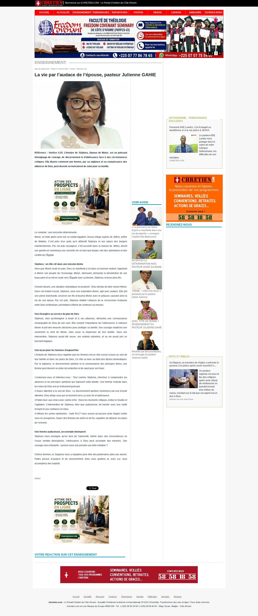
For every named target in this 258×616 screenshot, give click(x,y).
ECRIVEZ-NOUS (213, 12)
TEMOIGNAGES (100, 12)
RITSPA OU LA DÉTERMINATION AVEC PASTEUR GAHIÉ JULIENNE (147, 263)
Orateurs (113, 596)
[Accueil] (50, 5)
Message (100, 596)
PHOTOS (138, 12)
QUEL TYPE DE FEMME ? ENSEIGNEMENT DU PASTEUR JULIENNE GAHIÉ (147, 324)
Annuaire (165, 596)
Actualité (87, 596)
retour (38, 478)
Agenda (139, 596)
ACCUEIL (44, 12)
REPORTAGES (119, 12)
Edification (152, 596)
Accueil (76, 596)
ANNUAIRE (195, 12)
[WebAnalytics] (129, 614)
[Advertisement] (147, 137)
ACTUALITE (63, 12)
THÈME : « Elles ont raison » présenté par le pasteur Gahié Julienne (146, 294)
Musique (178, 596)
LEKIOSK (176, 12)
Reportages (126, 596)
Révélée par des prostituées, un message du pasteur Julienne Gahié (146, 354)
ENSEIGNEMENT (82, 12)
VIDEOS (157, 12)
